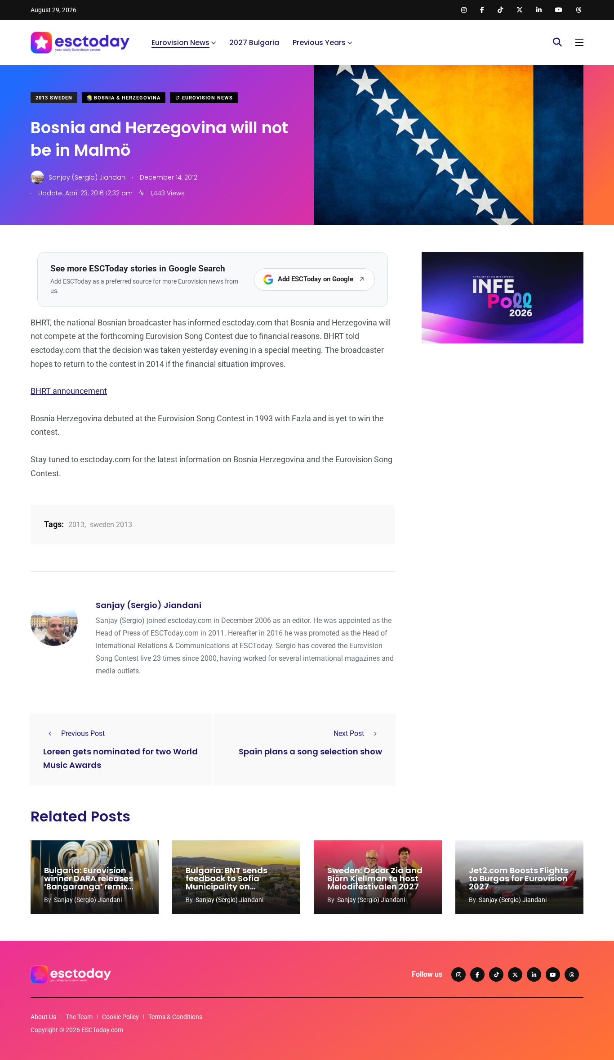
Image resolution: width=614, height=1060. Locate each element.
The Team (79, 1016)
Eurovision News (180, 42)
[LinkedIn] (534, 974)
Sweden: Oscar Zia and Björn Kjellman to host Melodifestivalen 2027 (375, 878)
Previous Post (83, 733)
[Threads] (572, 974)
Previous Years (319, 42)
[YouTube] (553, 974)
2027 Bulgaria (254, 42)
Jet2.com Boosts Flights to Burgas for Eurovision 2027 (518, 878)
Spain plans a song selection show (310, 751)
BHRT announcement (69, 391)
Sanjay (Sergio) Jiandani (148, 605)
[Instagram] (458, 974)
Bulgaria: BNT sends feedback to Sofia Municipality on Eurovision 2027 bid (226, 882)
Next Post (349, 733)
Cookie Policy (120, 1016)
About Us (43, 1016)
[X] (515, 974)
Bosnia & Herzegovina (126, 98)
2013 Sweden (54, 98)
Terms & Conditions (175, 1016)
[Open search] (557, 42)
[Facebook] (477, 974)
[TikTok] (496, 974)
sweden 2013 (111, 524)
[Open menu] (579, 42)
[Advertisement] (502, 420)
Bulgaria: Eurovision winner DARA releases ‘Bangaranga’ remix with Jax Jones (88, 882)
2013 (76, 524)
